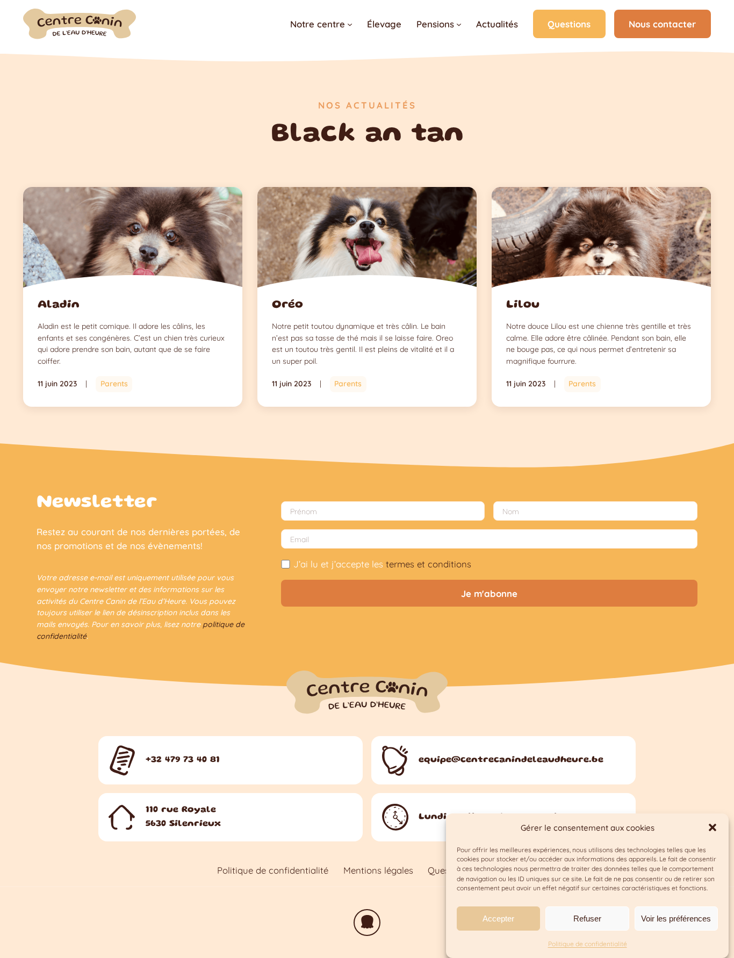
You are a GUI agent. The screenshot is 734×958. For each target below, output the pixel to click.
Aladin (59, 305)
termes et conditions (428, 564)
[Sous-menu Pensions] (459, 24)
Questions (569, 24)
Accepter (498, 918)
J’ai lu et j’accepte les (382, 564)
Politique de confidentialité (587, 944)
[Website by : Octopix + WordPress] (367, 922)
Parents (114, 383)
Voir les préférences (676, 918)
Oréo (287, 305)
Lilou (522, 305)
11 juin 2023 (57, 383)
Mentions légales (378, 870)
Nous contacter (662, 24)
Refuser (587, 918)
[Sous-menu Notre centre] (349, 24)
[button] (712, 827)
